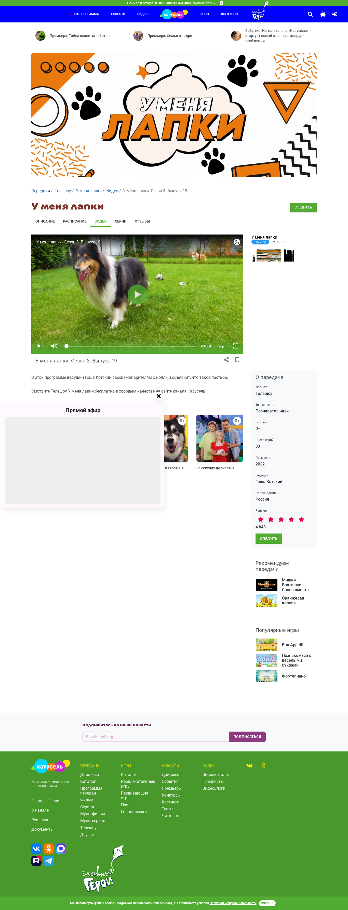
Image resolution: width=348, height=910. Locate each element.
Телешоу (88, 827)
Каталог (88, 781)
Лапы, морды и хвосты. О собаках (162, 470)
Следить (303, 207)
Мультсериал (92, 820)
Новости (118, 14)
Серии (121, 221)
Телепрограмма (85, 14)
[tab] (249, 765)
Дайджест (90, 774)
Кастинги (170, 802)
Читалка (170, 815)
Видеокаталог (216, 774)
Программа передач (91, 791)
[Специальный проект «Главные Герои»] (250, 10)
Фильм (86, 800)
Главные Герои (45, 800)
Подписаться (247, 737)
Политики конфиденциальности (233, 903)
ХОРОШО (267, 903)
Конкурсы (229, 14)
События (170, 781)
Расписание (74, 221)
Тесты (167, 809)
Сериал (87, 806)
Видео (142, 14)
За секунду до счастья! (215, 468)
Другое (87, 834)
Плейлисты (213, 781)
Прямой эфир (82, 410)
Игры (204, 14)
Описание (45, 221)
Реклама (39, 819)
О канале (40, 810)
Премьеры (172, 788)
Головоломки (134, 811)
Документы (42, 829)
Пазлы (127, 804)
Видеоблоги (214, 788)
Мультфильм (92, 813)
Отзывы (142, 221)
